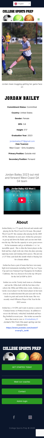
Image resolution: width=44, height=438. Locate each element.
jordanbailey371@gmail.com (22, 141)
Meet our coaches (22, 382)
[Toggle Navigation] (38, 20)
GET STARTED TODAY (22, 367)
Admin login (22, 401)
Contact (22, 391)
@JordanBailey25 (31, 319)
